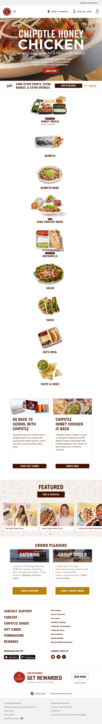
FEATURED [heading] (51, 487)
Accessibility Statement (12, 703)
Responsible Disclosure (62, 642)
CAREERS (10, 617)
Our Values (56, 610)
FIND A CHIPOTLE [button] (51, 494)
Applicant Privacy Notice (60, 703)
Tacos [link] (50, 320)
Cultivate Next (57, 630)
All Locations (57, 634)
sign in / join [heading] (84, 12)
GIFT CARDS (12, 629)
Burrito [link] (50, 156)
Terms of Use (8, 711)
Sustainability (57, 638)
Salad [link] (50, 288)
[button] (50, 533)
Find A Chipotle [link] (59, 12)
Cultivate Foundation (60, 626)
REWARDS (11, 641)
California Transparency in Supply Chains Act (20, 707)
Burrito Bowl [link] (50, 188)
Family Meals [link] (50, 121)
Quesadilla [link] (50, 256)
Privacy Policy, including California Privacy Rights (68, 715)
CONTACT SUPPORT (18, 611)
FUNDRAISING (14, 635)
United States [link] (40, 693)
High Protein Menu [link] (50, 222)
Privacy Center (9, 715)
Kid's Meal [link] (50, 352)
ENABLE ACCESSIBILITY (89, 3)
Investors (55, 618)
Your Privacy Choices (11, 719)
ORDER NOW (51, 70)
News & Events (58, 614)
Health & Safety (58, 622)
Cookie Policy (56, 711)
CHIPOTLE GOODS (16, 623)
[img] (20, 514)
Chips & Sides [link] (50, 384)
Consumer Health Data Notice (62, 707)
